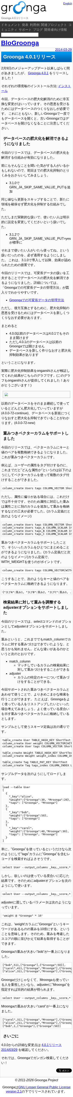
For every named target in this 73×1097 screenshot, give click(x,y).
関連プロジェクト (54, 24)
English (67, 3)
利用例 (35, 24)
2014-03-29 (63, 49)
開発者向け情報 (55, 29)
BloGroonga (20, 43)
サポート (25, 29)
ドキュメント (10, 24)
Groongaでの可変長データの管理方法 (36, 300)
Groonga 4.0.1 (38, 73)
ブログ (38, 29)
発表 (25, 24)
